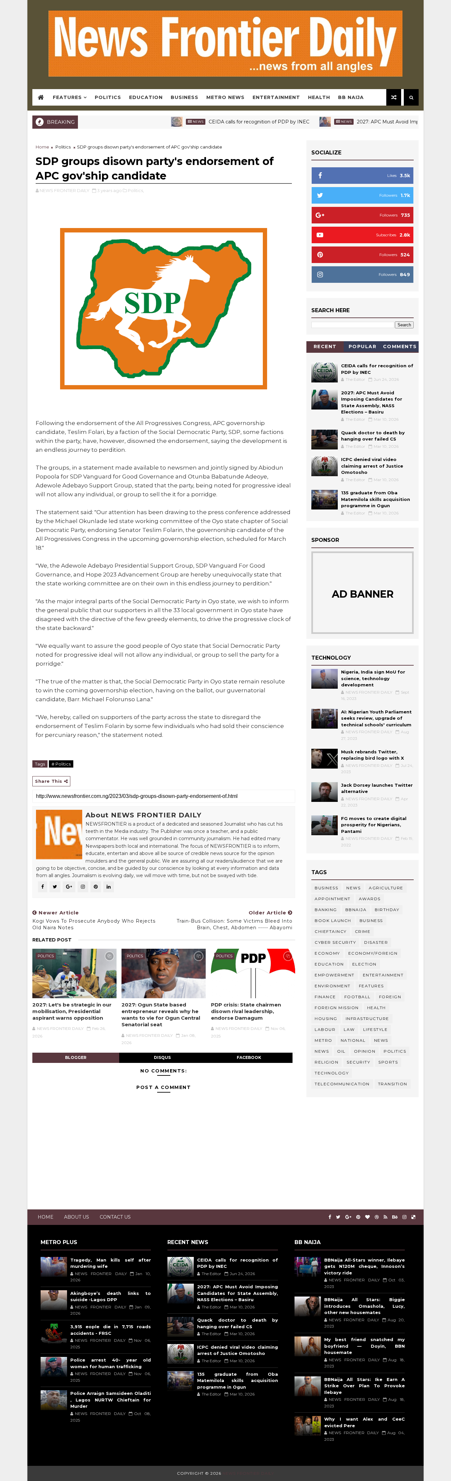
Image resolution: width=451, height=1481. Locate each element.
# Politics (61, 764)
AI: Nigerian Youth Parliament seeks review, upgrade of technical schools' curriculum (376, 718)
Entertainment (276, 97)
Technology (332, 1072)
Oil (341, 1051)
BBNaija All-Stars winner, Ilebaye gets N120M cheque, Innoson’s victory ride (364, 1266)
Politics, (136, 190)
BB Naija (351, 97)
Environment (333, 985)
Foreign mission (337, 1007)
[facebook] (330, 1217)
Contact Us (115, 1217)
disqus (162, 1057)
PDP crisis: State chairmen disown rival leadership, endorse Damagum (246, 1011)
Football (357, 996)
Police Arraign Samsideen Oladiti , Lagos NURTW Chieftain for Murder (110, 1400)
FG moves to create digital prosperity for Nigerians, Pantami (373, 825)
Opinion (365, 1051)
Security (358, 1062)
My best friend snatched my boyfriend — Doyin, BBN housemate (364, 1346)
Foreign (390, 996)
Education (146, 97)
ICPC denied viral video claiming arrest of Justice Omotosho (372, 466)
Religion (326, 1062)
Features (67, 97)
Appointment (333, 898)
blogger (76, 1057)
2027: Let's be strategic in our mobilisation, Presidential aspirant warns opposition (72, 1011)
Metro (323, 1040)
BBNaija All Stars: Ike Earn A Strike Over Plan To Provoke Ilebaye (364, 1386)
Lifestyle (375, 1029)
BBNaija (356, 909)
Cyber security (335, 942)
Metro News (225, 97)
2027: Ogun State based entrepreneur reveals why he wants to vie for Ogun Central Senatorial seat (160, 1015)
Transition (392, 1083)
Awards (370, 898)
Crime (363, 931)
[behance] (395, 1217)
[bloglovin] (367, 1217)
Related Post (52, 940)
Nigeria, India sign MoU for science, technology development (373, 678)
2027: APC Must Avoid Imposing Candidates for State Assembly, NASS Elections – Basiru (237, 1293)
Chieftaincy (331, 931)
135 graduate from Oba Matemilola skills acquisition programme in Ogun (375, 499)
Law (349, 1029)
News (170, 121)
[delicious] (413, 1217)
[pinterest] (358, 1217)
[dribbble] (376, 1217)
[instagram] (404, 1217)
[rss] (385, 1217)
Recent (325, 346)
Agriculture (386, 887)
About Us (76, 1217)
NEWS (322, 1051)
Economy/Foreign (373, 953)
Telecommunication (342, 1083)
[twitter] (338, 1217)
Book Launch (333, 920)
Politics (108, 97)
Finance (325, 996)
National (353, 1040)
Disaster (376, 942)
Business (184, 97)
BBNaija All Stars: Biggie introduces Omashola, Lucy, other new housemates (364, 1306)
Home (42, 146)
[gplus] (348, 1217)
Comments (400, 346)
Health (319, 97)
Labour (325, 1029)
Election (364, 964)
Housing (326, 1018)
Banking (326, 909)
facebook (249, 1057)
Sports (388, 1062)
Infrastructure (367, 1018)
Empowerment (335, 974)
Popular (363, 346)
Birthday (387, 909)
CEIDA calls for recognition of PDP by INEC (231, 122)
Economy (327, 953)
